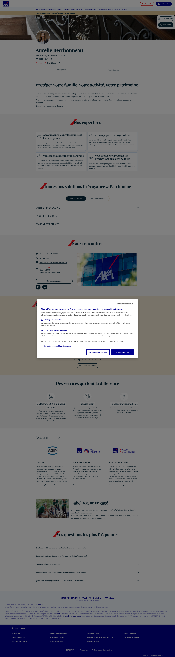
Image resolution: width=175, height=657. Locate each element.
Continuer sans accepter (125, 304)
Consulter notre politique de (57, 346)
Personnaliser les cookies (98, 352)
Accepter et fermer (122, 352)
